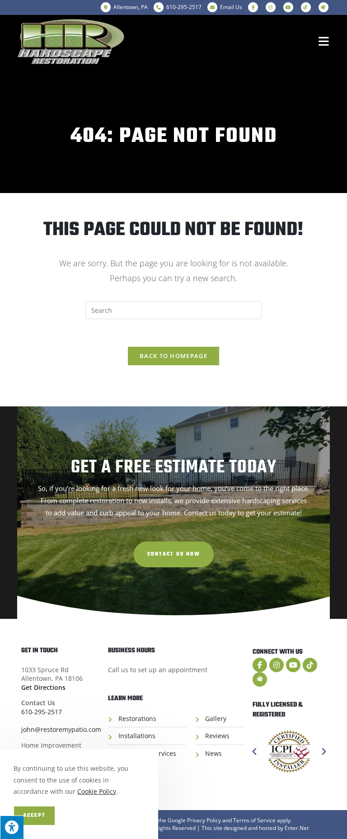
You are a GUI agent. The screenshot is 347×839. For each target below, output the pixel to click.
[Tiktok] (310, 665)
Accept (34, 815)
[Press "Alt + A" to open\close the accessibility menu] (11, 827)
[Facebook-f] (260, 665)
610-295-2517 (41, 711)
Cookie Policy (96, 791)
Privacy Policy (204, 820)
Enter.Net (297, 828)
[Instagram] (276, 665)
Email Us (231, 7)
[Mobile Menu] (324, 41)
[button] (174, 554)
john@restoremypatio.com (61, 729)
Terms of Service (254, 820)
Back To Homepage (173, 356)
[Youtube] (293, 665)
